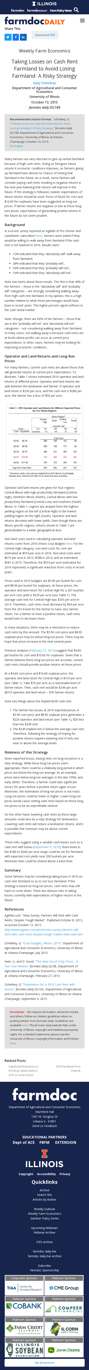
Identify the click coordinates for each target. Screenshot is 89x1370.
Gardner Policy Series (44, 1218)
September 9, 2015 (47, 847)
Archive (44, 1190)
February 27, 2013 (42, 650)
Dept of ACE (24, 1142)
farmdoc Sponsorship (44, 1270)
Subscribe (44, 1266)
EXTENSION (65, 1142)
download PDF (45, 35)
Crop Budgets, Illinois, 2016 (42, 943)
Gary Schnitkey (44, 83)
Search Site (44, 1195)
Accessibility (46, 1174)
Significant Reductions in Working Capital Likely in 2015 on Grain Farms (23, 1071)
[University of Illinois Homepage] (45, 1158)
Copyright (26, 1174)
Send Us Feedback (44, 1126)
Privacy (65, 1174)
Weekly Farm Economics (44, 1214)
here (39, 236)
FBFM (45, 1142)
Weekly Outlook (44, 1209)
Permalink (16, 146)
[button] (82, 20)
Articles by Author (44, 1199)
